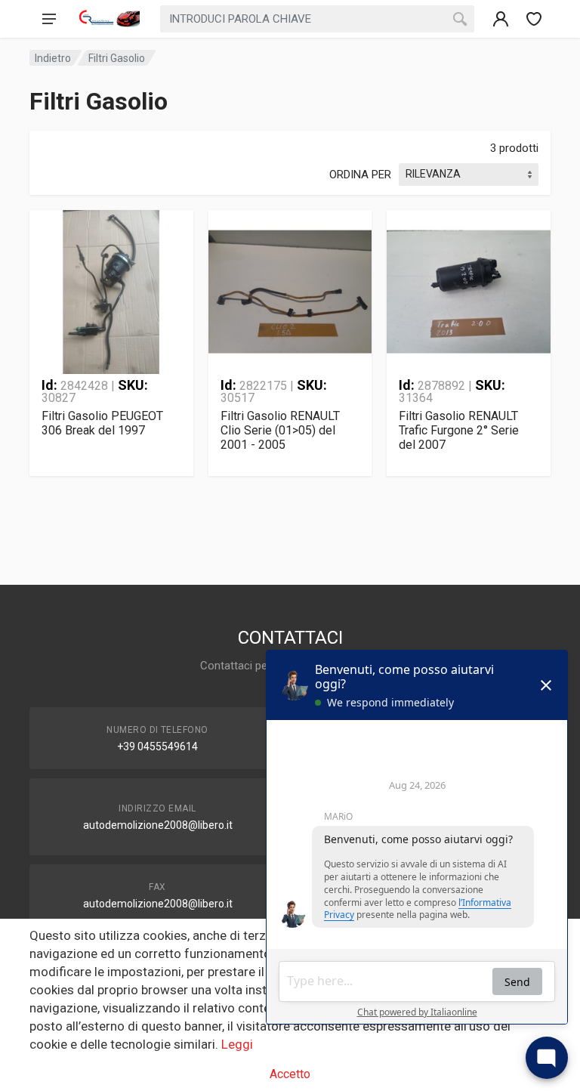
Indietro (53, 58)
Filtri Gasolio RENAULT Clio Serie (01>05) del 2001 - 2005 (280, 430)
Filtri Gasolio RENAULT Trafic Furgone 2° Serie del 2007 (459, 430)
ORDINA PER (360, 174)
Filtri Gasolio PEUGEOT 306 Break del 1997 (102, 423)
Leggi (237, 1044)
